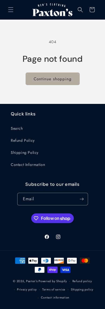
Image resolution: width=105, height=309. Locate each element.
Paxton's (32, 281)
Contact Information (28, 164)
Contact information (55, 297)
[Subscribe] (82, 199)
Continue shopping (53, 79)
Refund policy (82, 281)
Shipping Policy (24, 152)
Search (17, 128)
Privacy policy (27, 289)
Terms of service (53, 289)
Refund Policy (23, 140)
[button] (11, 10)
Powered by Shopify (52, 281)
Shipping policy (82, 289)
